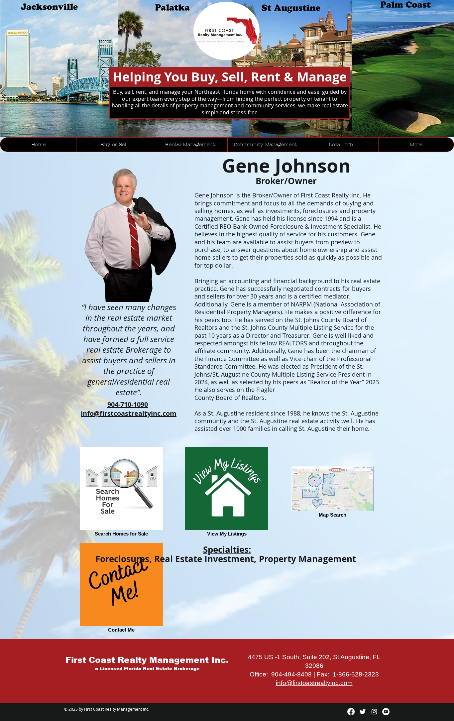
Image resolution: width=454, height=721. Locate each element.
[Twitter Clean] (362, 711)
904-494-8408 (291, 674)
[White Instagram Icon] (374, 711)
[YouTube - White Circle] (386, 711)
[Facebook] (351, 711)
